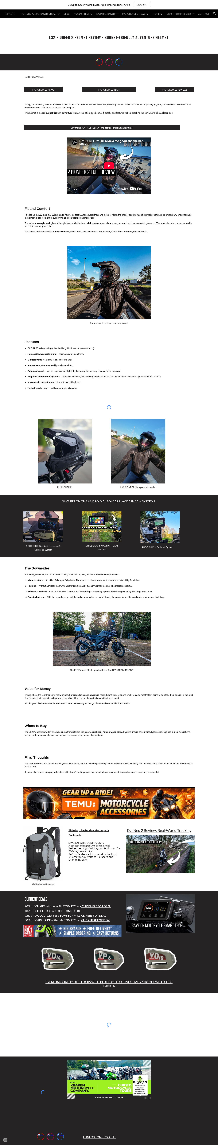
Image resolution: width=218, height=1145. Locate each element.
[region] (109, 4)
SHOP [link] (67, 13)
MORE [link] (156, 13)
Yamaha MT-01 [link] (81, 13)
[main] (109, 36)
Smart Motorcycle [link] (105, 13)
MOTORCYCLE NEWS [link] (133, 13)
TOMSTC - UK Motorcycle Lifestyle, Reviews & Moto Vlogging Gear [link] (39, 13)
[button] (214, 13)
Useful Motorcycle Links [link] (179, 13)
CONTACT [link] (203, 13)
